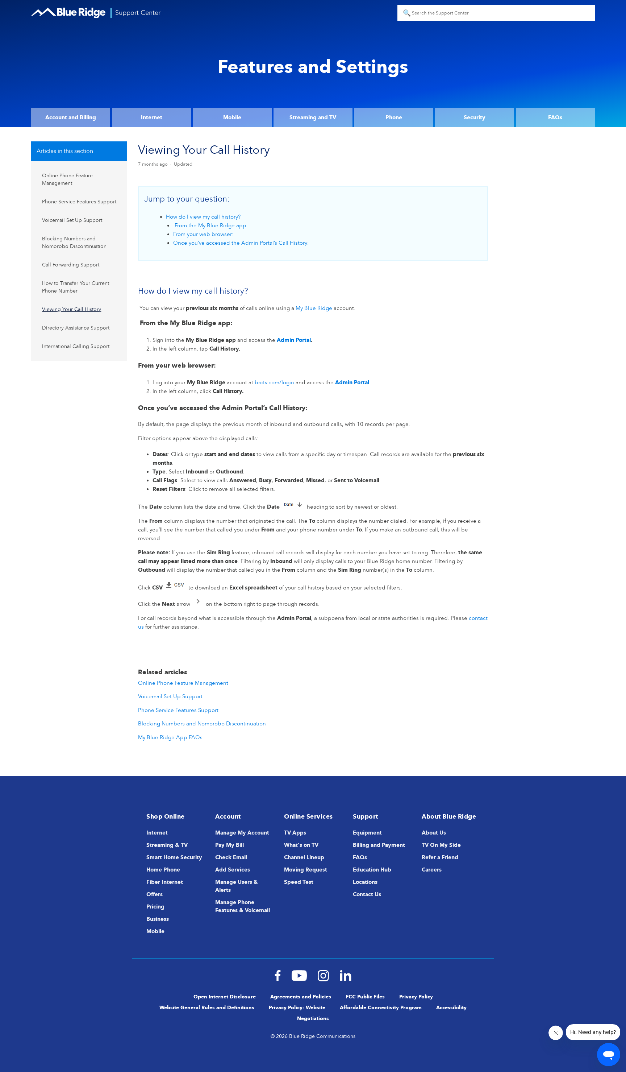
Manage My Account (242, 832)
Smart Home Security (174, 857)
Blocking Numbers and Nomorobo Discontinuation (74, 242)
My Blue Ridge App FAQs (170, 737)
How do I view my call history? (203, 217)
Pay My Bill (229, 845)
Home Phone (163, 869)
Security (474, 117)
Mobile (232, 117)
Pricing (155, 906)
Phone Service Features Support (79, 202)
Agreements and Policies (300, 997)
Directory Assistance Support (75, 328)
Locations (365, 882)
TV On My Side (441, 845)
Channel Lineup (304, 857)
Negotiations (313, 1018)
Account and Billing (70, 117)
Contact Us (367, 894)
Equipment (367, 832)
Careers (432, 869)
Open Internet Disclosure (224, 997)
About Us (434, 832)
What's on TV (301, 845)
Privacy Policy (416, 997)
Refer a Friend (440, 857)
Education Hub (372, 869)
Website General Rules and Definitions (206, 1008)
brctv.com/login (274, 382)
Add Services (232, 869)
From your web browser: (203, 234)
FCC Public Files (365, 997)
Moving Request (305, 869)
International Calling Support (75, 346)
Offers (154, 894)
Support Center (137, 13)
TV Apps (295, 832)
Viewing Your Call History (71, 309)
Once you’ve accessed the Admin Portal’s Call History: (241, 243)
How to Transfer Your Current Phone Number (75, 287)
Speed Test (298, 882)
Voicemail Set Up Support (72, 220)
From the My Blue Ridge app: (210, 225)
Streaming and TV (312, 117)
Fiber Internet (164, 882)
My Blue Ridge (314, 308)
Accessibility (451, 1008)
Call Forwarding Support (70, 265)
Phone (393, 117)
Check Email (231, 857)
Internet (151, 117)
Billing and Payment (379, 845)
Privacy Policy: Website (297, 1008)
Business (157, 919)
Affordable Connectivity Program (381, 1008)
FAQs (555, 117)
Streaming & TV (167, 845)
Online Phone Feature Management (67, 179)
